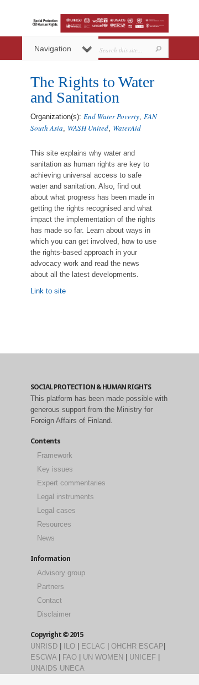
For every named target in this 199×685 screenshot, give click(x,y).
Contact (49, 600)
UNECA (72, 668)
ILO (69, 646)
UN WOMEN (103, 657)
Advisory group (61, 573)
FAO (69, 657)
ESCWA (43, 657)
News (46, 538)
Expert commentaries (71, 483)
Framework (54, 455)
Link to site (48, 291)
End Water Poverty (111, 116)
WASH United (87, 128)
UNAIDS (43, 668)
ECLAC (93, 646)
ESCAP (151, 646)
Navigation (52, 48)
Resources (54, 524)
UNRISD (43, 646)
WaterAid (127, 128)
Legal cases (56, 510)
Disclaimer (54, 614)
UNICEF (142, 657)
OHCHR (124, 646)
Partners (50, 586)
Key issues (55, 469)
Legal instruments (65, 497)
